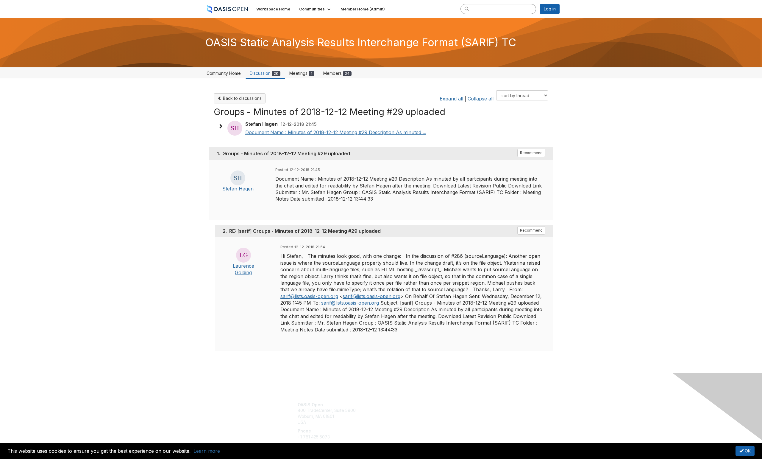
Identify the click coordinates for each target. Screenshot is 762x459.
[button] (315, 8)
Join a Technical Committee (410, 422)
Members (336, 73)
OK (747, 450)
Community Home (224, 73)
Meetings (300, 73)
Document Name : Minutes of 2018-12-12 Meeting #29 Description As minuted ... (335, 132)
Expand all (451, 99)
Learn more (206, 451)
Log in (550, 8)
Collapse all (481, 99)
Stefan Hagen (238, 189)
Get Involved (395, 404)
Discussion (264, 73)
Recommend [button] (531, 153)
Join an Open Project (404, 413)
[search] (466, 8)
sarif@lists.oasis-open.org (309, 296)
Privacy (476, 410)
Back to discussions (242, 98)
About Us (478, 404)
